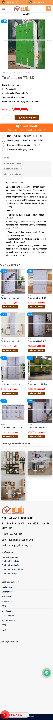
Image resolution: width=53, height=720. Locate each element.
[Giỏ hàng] (48, 8)
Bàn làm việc (6, 596)
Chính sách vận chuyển (10, 565)
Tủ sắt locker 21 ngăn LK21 (37, 341)
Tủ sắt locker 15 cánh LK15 (10, 384)
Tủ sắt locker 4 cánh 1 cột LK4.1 (12, 341)
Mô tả (6, 158)
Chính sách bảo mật (9, 573)
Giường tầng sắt (8, 616)
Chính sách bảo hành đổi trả (12, 569)
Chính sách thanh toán (10, 561)
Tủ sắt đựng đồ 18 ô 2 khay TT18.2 (37, 385)
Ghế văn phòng (7, 601)
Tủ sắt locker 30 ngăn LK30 (37, 427)
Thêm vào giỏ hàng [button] (10, 307)
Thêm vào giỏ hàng (27, 118)
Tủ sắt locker (24, 73)
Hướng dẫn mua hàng (12, 163)
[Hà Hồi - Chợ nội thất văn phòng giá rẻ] (22, 8)
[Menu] (3, 8)
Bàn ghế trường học (9, 592)
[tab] (26, 158)
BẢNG (4, 606)
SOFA (4, 625)
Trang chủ (5, 73)
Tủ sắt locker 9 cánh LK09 (37, 298)
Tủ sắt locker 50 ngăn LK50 (10, 298)
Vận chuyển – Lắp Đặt (13, 174)
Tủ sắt (14, 73)
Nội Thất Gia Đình (8, 620)
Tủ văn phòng (7, 587)
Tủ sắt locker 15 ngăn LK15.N (11, 427)
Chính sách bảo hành (13, 169)
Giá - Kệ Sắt (6, 611)
